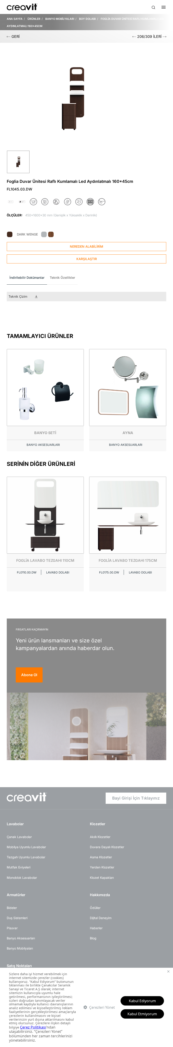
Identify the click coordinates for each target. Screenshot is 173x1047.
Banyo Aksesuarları (21, 938)
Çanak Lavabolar (19, 837)
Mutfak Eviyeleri (18, 867)
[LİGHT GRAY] (44, 234)
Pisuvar (12, 928)
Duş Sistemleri (17, 918)
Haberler (96, 928)
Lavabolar (15, 824)
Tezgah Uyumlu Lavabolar (26, 857)
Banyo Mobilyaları (20, 948)
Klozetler (97, 824)
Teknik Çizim (18, 296)
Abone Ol (29, 675)
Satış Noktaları (19, 965)
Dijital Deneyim (101, 918)
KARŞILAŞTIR (86, 259)
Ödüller (95, 908)
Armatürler (16, 895)
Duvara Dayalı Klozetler (107, 847)
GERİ (15, 36)
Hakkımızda (100, 895)
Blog (93, 938)
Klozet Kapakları (102, 877)
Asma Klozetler (101, 857)
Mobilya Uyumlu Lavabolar (26, 847)
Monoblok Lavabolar (22, 877)
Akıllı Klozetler (100, 837)
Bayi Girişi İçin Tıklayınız (136, 798)
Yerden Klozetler (102, 867)
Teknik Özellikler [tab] (62, 277)
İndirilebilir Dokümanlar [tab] (26, 277)
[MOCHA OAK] (51, 234)
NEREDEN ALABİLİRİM (86, 246)
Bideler (12, 908)
